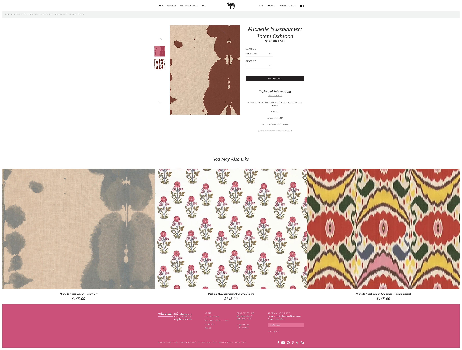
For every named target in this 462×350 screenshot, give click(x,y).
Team (260, 6)
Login (208, 313)
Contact (271, 6)
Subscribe (273, 331)
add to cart (275, 79)
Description (275, 96)
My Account (212, 317)
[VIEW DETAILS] (78, 229)
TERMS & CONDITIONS (208, 342)
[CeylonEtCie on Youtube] (283, 342)
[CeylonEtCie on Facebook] (278, 342)
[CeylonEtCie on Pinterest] (293, 342)
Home (160, 6)
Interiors (171, 6)
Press (208, 328)
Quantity (251, 61)
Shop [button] (204, 6)
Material (251, 49)
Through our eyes (288, 6)
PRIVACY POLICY (226, 342)
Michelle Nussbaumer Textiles (28, 15)
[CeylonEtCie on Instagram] (288, 342)
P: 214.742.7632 (243, 325)
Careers (210, 324)
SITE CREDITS (240, 342)
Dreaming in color (189, 6)
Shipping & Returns (217, 320)
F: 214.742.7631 (243, 328)
